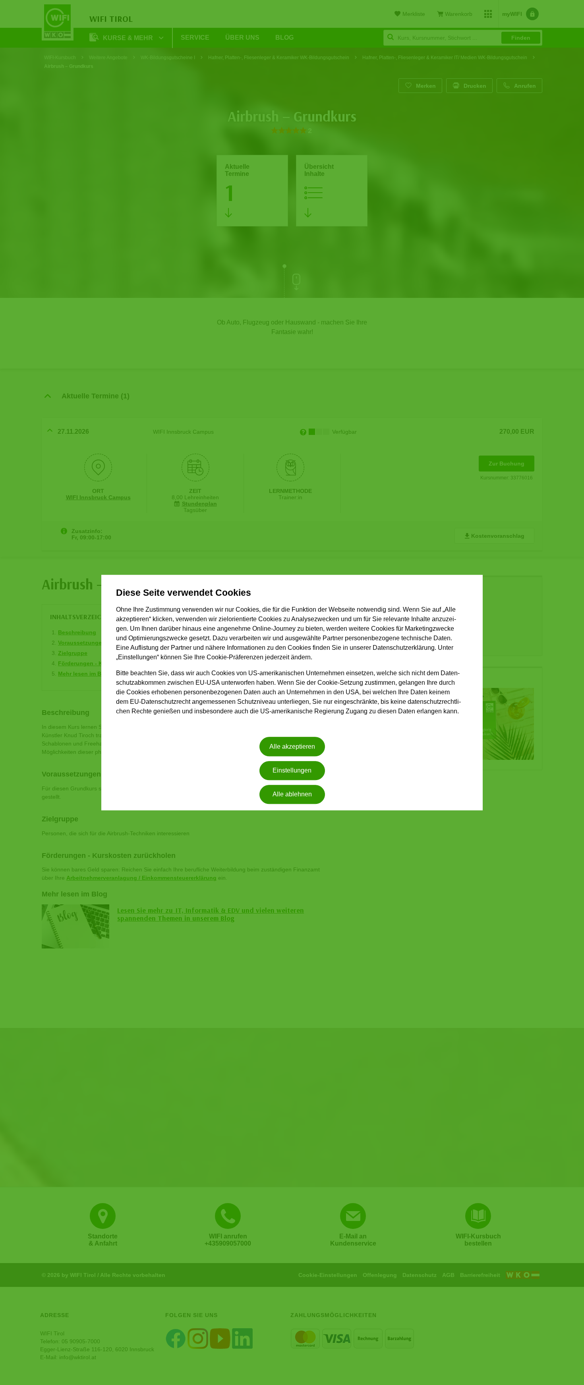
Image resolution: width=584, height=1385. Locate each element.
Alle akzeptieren (292, 746)
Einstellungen (292, 770)
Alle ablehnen (292, 794)
